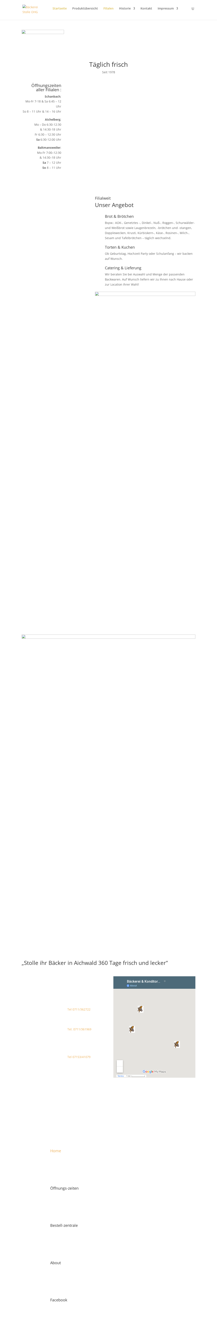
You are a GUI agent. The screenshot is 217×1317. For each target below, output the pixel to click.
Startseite (60, 8)
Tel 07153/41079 (78, 1057)
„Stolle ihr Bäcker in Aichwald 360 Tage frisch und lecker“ (95, 963)
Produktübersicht (85, 8)
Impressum (166, 8)
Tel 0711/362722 (78, 1009)
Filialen (108, 8)
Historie (125, 8)
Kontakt (146, 8)
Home (55, 1150)
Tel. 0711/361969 (79, 1029)
